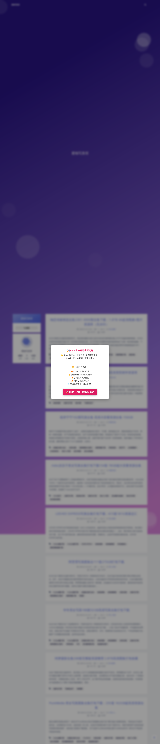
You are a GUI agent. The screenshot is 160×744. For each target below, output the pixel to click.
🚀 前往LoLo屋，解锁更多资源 (80, 392)
